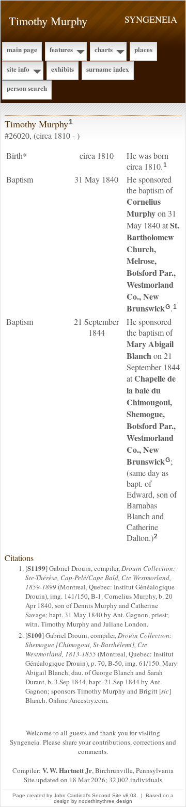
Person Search (27, 88)
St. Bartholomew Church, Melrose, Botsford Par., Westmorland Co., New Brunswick (153, 266)
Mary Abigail (150, 349)
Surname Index (107, 69)
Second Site (106, 795)
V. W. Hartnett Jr (67, 770)
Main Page (22, 49)
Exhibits (62, 69)
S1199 (36, 568)
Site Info (18, 69)
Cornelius (144, 207)
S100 (34, 635)
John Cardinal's (72, 795)
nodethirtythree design (105, 801)
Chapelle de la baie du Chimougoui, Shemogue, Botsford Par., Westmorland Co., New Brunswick (151, 419)
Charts (104, 49)
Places (143, 49)
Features (61, 49)
